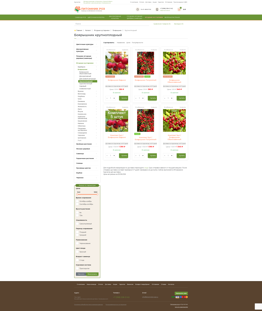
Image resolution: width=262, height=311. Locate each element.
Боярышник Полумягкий (145, 80)
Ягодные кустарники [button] (154, 17)
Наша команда (91, 284)
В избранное (110, 49)
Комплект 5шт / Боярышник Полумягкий (145, 138)
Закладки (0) (178, 24)
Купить (124, 98)
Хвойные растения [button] (172, 17)
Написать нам (181, 293)
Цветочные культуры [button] (96, 17)
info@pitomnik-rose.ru (150, 297)
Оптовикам (168, 2)
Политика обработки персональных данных (88, 304)
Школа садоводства (181, 307)
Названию (121, 43)
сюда (146, 168)
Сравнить (125, 49)
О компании (134, 2)
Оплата (141, 2)
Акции (155, 2)
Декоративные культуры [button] (115, 17)
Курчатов (77, 2)
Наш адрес (77, 297)
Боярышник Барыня (117, 80)
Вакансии (130, 284)
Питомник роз (175, 304)
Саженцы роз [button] (80, 17)
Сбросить (81, 274)
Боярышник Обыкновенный (174, 81)
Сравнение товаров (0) (161, 24)
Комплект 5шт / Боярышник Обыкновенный (174, 137)
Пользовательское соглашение (116, 304)
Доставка (148, 2)
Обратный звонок (165, 10)
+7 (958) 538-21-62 (121, 297)
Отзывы (163, 284)
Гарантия (161, 2)
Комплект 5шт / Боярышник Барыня (117, 136)
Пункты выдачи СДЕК (180, 2)
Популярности (137, 43)
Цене (128, 43)
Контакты (171, 284)
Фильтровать (92, 274)
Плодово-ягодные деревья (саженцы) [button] (134, 17)
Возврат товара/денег (142, 284)
